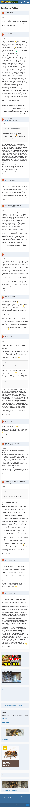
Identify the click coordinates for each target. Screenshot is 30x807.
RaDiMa (6, 14)
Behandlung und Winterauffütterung (14, 205)
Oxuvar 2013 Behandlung (11, 33)
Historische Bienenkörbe (11, 559)
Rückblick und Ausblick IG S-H (12, 443)
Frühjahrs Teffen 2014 (10, 12)
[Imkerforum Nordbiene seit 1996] (9, 1)
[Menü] (28, 1)
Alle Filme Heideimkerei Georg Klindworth (12, 705)
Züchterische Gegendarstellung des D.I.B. (15, 481)
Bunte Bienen (8, 179)
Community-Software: (15, 804)
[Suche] (20, 1)
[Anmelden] (24, 2)
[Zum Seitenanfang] (27, 805)
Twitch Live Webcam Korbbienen (9, 790)
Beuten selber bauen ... (10, 296)
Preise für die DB (9, 592)
